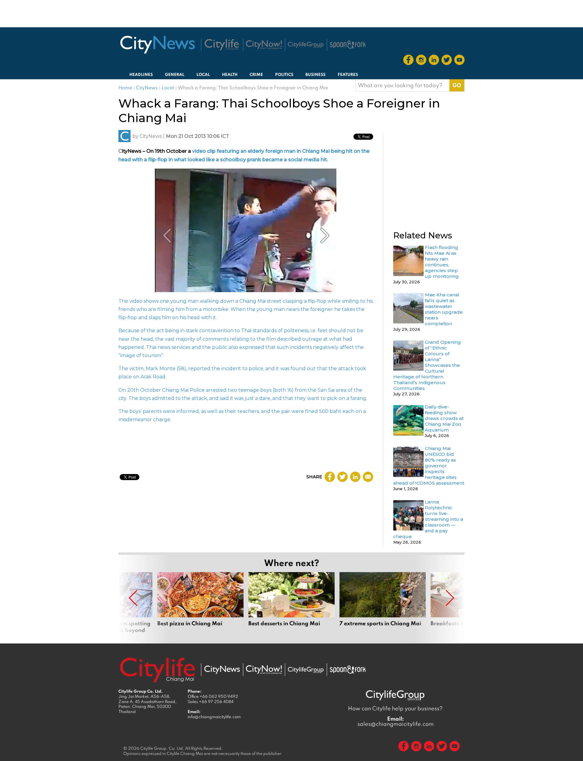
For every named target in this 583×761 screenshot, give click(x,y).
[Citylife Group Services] (305, 45)
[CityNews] (157, 45)
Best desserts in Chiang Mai (291, 602)
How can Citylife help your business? (395, 708)
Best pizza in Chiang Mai (200, 602)
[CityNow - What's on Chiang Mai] (263, 669)
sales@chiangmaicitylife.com (395, 721)
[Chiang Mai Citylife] (221, 44)
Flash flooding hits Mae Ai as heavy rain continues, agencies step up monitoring (442, 261)
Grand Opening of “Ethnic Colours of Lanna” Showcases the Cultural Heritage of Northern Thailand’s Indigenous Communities (427, 365)
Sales (211, 701)
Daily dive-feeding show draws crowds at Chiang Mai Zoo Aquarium (444, 418)
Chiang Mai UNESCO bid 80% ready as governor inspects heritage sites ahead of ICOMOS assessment (428, 465)
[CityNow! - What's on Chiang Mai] (263, 44)
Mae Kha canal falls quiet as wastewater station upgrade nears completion (444, 309)
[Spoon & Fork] (347, 44)
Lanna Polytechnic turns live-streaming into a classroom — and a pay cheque (428, 519)
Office (213, 696)
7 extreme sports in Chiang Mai (382, 602)
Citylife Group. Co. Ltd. (162, 748)
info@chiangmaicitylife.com (214, 716)
